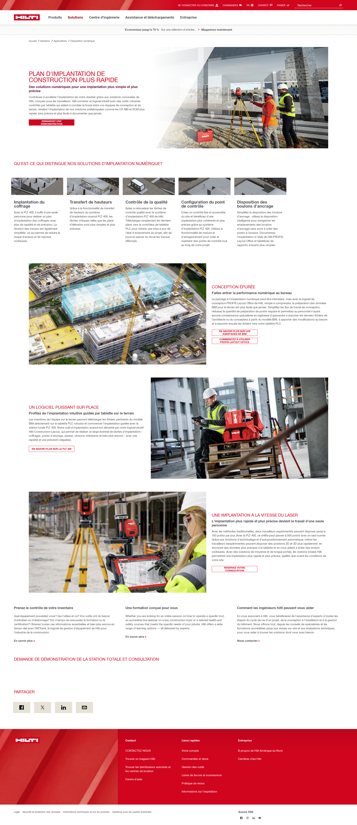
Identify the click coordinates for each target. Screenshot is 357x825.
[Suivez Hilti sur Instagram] (248, 818)
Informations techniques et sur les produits (86, 811)
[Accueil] (27, 17)
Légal (17, 811)
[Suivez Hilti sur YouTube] (260, 818)
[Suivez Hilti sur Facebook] (241, 818)
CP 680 (123, 109)
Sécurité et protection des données (41, 811)
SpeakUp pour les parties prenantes (132, 811)
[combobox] (319, 5)
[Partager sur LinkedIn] (63, 707)
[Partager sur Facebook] (21, 707)
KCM (135, 109)
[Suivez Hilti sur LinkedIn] (254, 818)
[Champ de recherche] (340, 5)
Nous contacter (247, 640)
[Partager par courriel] (84, 707)
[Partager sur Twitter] (42, 707)
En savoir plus (23, 640)
